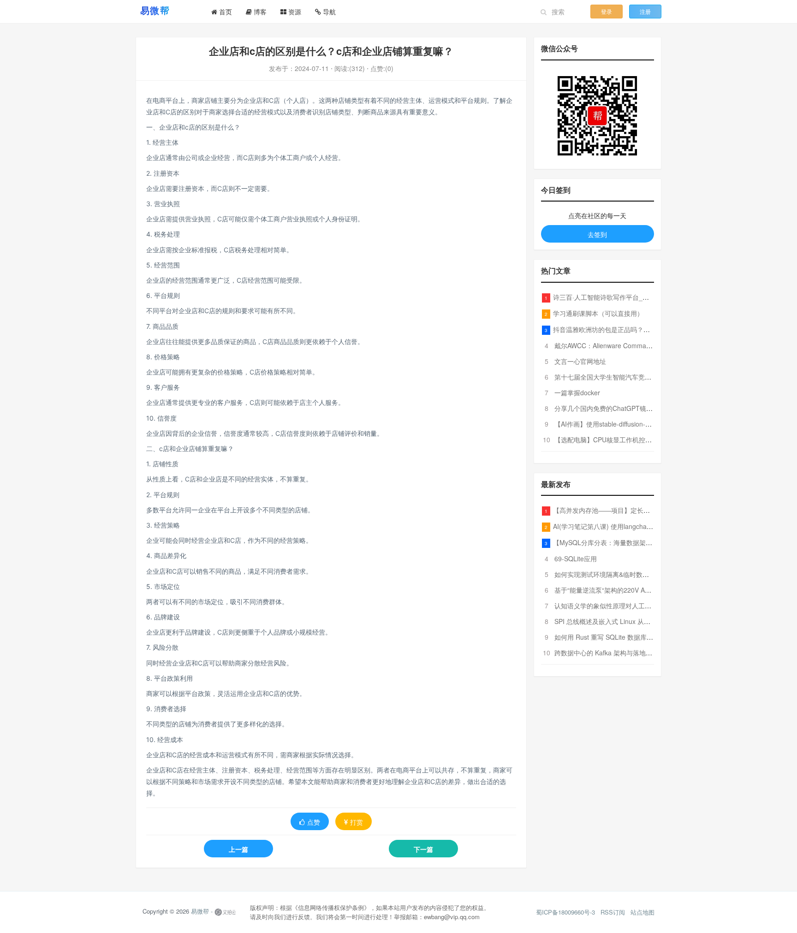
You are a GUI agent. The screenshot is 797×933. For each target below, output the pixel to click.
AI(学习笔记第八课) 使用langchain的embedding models (633, 526)
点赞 (313, 821)
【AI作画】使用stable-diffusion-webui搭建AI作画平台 (630, 423)
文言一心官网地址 (580, 361)
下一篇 (423, 849)
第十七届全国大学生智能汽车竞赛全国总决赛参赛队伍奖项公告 (644, 376)
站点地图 (642, 912)
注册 (645, 11)
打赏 (356, 821)
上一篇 (238, 849)
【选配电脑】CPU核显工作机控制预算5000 (616, 439)
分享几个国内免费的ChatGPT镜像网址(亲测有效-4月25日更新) (644, 408)
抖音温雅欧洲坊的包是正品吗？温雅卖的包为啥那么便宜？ (637, 329)
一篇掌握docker (577, 392)
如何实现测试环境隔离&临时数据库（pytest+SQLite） (631, 574)
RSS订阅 (613, 912)
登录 (606, 11)
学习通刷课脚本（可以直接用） (598, 313)
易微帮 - (202, 911)
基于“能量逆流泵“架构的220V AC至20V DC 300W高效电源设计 (645, 589)
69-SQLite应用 (575, 558)
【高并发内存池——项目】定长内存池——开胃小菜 (627, 510)
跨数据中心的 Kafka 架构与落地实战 (606, 652)
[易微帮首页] (166, 10)
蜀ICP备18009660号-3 (565, 912)
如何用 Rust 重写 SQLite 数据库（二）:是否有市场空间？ (637, 637)
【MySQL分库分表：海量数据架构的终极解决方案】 (628, 542)
